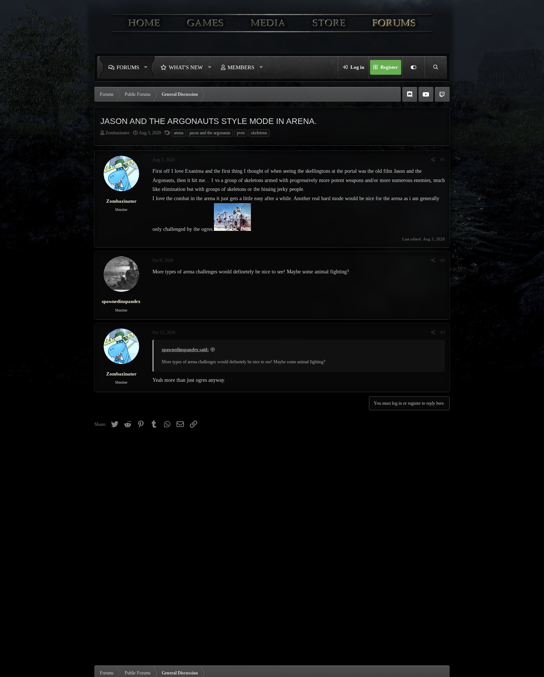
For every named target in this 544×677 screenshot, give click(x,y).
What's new (186, 67)
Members (241, 67)
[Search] (435, 67)
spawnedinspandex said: (185, 349)
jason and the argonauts (210, 132)
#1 (442, 159)
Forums (128, 67)
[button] (148, 67)
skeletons (259, 132)
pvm (241, 132)
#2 (442, 260)
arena (178, 132)
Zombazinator (117, 132)
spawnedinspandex (121, 301)
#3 (442, 332)
